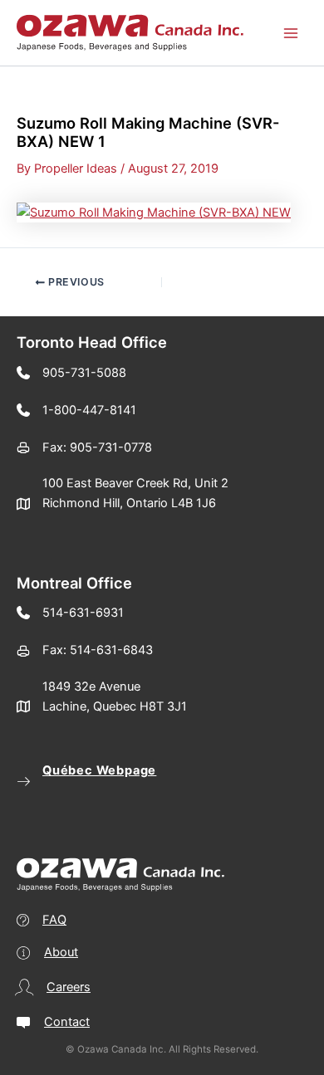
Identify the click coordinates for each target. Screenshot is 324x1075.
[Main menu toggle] (290, 32)
